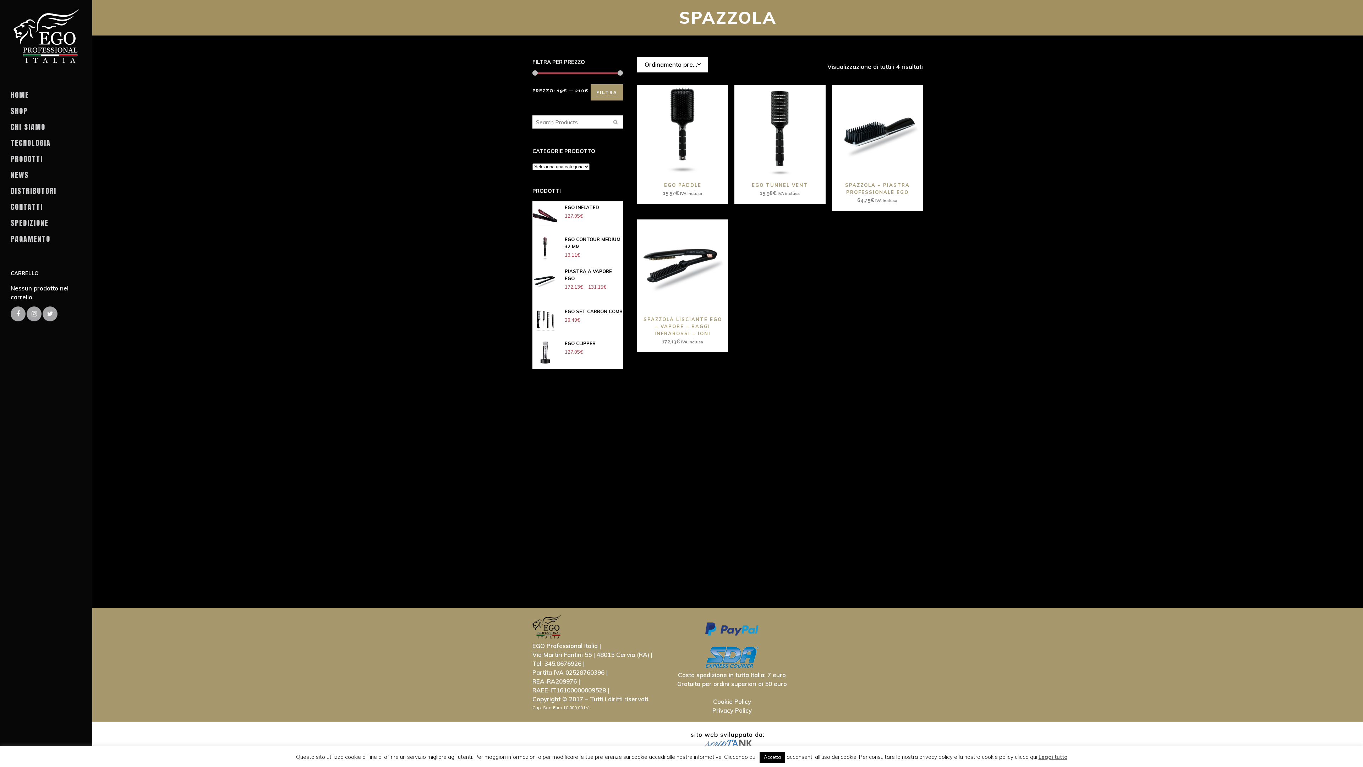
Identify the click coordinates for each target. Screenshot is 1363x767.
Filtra (606, 92)
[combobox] (672, 64)
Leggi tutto (1053, 757)
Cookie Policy (732, 701)
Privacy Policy (732, 710)
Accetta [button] (772, 757)
